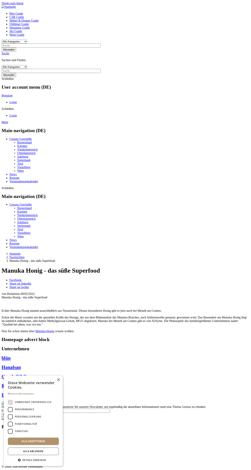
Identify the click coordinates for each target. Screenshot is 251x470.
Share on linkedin (20, 283)
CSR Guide (16, 17)
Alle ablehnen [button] (33, 451)
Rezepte (14, 177)
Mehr (5, 122)
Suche (5, 53)
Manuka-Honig (44, 331)
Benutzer (7, 95)
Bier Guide (16, 13)
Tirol (20, 163)
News (13, 174)
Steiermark (24, 160)
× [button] (58, 379)
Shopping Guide (19, 27)
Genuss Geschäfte (20, 139)
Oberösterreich (26, 153)
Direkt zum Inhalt (12, 3)
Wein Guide (16, 34)
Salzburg (22, 156)
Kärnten (22, 146)
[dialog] (33, 421)
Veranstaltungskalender (23, 181)
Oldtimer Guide (19, 24)
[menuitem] (129, 13)
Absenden (9, 49)
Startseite (15, 253)
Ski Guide (15, 31)
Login (13, 102)
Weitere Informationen (21, 393)
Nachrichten (17, 257)
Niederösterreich (27, 149)
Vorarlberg (23, 167)
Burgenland (24, 142)
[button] (33, 460)
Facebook (15, 280)
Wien (20, 170)
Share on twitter (19, 287)
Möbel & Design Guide (24, 20)
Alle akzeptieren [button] (33, 441)
